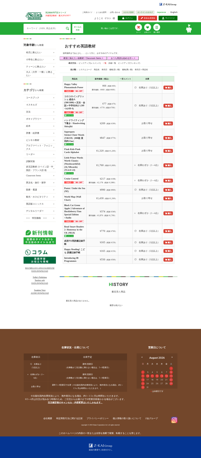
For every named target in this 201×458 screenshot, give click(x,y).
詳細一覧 (112, 63)
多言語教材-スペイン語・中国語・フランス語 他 (39, 168)
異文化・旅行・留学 (36, 182)
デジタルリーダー (35, 211)
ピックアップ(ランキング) (129, 63)
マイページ (170, 18)
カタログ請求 (128, 12)
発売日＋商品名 (141, 69)
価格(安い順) (114, 69)
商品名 (97, 69)
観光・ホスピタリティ (37, 197)
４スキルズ (31, 105)
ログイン (129, 18)
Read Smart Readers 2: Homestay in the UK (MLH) (74, 230)
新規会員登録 (149, 18)
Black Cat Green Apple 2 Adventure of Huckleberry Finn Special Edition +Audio (74, 211)
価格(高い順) (127, 69)
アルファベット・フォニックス (39, 147)
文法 (28, 112)
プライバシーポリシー (98, 418)
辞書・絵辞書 (32, 133)
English (174, 12)
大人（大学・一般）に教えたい (39, 74)
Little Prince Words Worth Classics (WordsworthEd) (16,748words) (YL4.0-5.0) (73, 164)
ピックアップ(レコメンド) (90, 63)
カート (138, 32)
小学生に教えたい (35, 59)
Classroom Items (33, 175)
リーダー (30, 154)
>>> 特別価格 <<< (36, 218)
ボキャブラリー (33, 119)
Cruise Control (71, 179)
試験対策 (30, 161)
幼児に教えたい (33, 52)
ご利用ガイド (87, 12)
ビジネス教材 (32, 140)
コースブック (32, 97)
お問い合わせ (115, 12)
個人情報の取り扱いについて (127, 418)
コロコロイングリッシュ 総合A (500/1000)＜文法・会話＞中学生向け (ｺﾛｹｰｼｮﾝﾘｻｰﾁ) (74, 102)
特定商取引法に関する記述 (69, 418)
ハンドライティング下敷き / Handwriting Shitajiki (74, 123)
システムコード (85, 69)
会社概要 (47, 418)
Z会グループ (151, 418)
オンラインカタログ (145, 12)
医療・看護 (31, 190)
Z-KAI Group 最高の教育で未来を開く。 (100, 447)
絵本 (28, 126)
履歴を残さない (116, 305)
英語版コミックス (35, 204)
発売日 (105, 69)
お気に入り (147, 32)
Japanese (161, 12)
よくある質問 (101, 12)
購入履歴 (157, 32)
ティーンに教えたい (36, 66)
